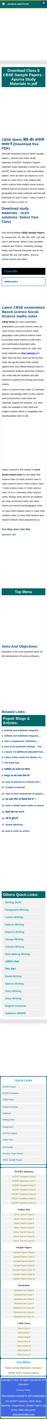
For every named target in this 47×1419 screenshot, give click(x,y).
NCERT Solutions (11, 1093)
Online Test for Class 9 (24, 1228)
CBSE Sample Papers (13, 1160)
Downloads (8, 1147)
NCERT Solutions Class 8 (24, 1185)
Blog (34, 1373)
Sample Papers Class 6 (23, 1252)
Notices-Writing (14, 924)
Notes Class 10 (24, 1346)
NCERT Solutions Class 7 (24, 1181)
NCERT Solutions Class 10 (24, 1194)
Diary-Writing (13, 998)
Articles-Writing (14, 946)
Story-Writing (13, 991)
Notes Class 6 (24, 1328)
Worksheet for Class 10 (24, 1308)
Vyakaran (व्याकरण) (15, 1013)
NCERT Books (9, 1087)
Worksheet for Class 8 (24, 1299)
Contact (26, 1373)
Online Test (8, 1140)
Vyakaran (7, 1113)
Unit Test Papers (10, 1133)
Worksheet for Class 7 (24, 1295)
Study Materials (21, 1368)
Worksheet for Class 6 (24, 1290)
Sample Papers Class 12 (24, 1279)
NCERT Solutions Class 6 (24, 1177)
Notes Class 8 (24, 1337)
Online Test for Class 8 (24, 1223)
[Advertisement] (23, 34)
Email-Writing (13, 976)
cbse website (28, 353)
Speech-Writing (14, 983)
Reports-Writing (14, 932)
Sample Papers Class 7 (23, 1257)
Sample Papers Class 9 (23, 1265)
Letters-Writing (14, 917)
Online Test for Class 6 (24, 1214)
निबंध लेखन (10, 969)
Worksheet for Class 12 (24, 1317)
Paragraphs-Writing (16, 909)
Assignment (8, 1127)
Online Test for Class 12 (23, 1241)
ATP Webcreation (36, 1396)
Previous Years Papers (13, 1153)
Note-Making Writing (17, 954)
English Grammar (15, 1005)
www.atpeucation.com (23, 1414)
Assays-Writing (14, 939)
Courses (36, 1368)
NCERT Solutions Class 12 (24, 1203)
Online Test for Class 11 (23, 1236)
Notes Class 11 (24, 1350)
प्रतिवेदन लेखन (12, 961)
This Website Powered (13, 1396)
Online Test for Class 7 (24, 1219)
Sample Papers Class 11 (24, 1274)
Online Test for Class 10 (23, 1232)
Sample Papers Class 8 (23, 1261)
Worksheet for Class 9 (24, 1303)
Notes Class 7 (24, 1333)
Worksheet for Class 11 (24, 1312)
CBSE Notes (8, 1100)
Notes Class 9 (24, 1341)
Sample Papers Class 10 (24, 1270)
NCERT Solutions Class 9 (24, 1190)
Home (8, 1368)
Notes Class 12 (24, 1355)
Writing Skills (13, 902)
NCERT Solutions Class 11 (24, 1198)
